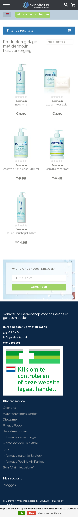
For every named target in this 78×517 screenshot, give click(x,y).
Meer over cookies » (49, 513)
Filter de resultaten (21, 30)
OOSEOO (44, 500)
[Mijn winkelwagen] (73, 5)
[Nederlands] (7, 14)
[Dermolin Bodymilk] (21, 76)
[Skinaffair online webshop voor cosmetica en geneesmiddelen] (36, 4)
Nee (31, 513)
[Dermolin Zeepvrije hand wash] (57, 140)
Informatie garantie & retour (22, 455)
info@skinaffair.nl (15, 337)
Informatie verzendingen (20, 437)
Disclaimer (10, 419)
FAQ (6, 450)
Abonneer (39, 286)
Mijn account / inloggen (33, 14)
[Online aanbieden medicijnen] (33, 370)
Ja (21, 513)
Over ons (9, 408)
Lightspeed (9, 504)
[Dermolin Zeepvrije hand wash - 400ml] (21, 140)
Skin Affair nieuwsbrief (18, 467)
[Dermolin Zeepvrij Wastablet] (57, 76)
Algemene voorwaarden (20, 414)
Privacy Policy (13, 425)
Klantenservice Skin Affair (20, 443)
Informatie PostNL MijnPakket (23, 461)
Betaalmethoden (15, 431)
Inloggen (9, 485)
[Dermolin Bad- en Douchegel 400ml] (21, 204)
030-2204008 (11, 342)
